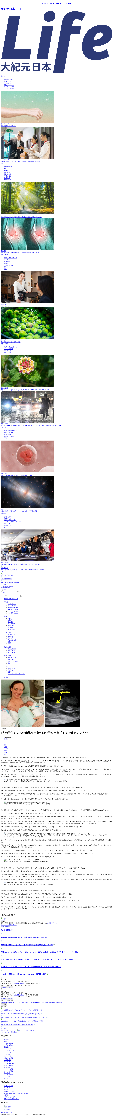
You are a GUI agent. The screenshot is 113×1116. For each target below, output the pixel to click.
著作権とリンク (9, 1091)
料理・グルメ (8, 81)
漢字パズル (7, 525)
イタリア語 (7, 1060)
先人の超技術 (8, 265)
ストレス (3, 215)
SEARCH (3, 589)
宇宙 (5, 438)
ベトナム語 (7, 1049)
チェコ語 (7, 1073)
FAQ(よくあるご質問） (11, 1099)
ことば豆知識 (8, 349)
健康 (5, 616)
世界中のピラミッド (7, 575)
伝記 (5, 269)
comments (7, 587)
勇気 (5, 754)
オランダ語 (7, 1061)
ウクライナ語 (8, 1069)
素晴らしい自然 (9, 436)
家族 (5, 747)
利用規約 (7, 1095)
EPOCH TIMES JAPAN (11, 599)
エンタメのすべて (10, 516)
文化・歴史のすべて (10, 258)
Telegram (59, 1002)
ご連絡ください (52, 923)
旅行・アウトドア (10, 520)
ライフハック (8, 83)
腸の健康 (7, 172)
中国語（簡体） (9, 1043)
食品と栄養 (7, 179)
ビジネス (7, 1087)
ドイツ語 (7, 1054)
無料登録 (3, 987)
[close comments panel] (1, 978)
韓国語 (6, 1047)
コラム (6, 677)
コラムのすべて (6, 584)
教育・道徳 (4, 388)
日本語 (6, 1039)
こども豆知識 (12, 649)
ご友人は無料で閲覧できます (21, 1002)
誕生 (5, 745)
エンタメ (7, 666)
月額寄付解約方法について (9, 1112)
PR (5, 527)
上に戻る (3, 1028)
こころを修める (9, 88)
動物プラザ (7, 518)
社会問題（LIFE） (13, 613)
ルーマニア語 (8, 1071)
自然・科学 (7, 656)
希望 (5, 750)
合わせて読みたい (7, 930)
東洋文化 (7, 261)
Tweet (42, 1002)
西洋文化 (7, 263)
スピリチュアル (9, 87)
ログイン (10, 987)
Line (49, 1002)
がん (5, 168)
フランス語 (7, 1052)
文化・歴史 (7, 632)
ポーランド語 (8, 1065)
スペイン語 (7, 1056)
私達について (8, 1086)
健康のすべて (8, 167)
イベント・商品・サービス (12, 522)
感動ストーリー (9, 85)
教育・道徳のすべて (10, 347)
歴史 (5, 267)
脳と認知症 (7, 174)
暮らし (6, 602)
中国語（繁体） (9, 1045)
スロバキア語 (8, 1074)
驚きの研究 (7, 434)
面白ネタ (7, 523)
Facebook (37, 1002)
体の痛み (3, 251)
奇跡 (5, 752)
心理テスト (11, 670)
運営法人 (7, 1089)
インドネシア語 (9, 1050)
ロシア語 (7, 1067)
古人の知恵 (7, 350)
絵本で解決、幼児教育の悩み (10, 582)
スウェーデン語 (9, 1063)
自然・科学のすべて (10, 430)
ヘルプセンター (19, 983)
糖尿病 (6, 170)
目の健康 (7, 178)
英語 (5, 1041)
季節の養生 (7, 176)
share (2, 587)
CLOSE (3, 592)
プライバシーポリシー (11, 1097)
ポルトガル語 (8, 1058)
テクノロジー (8, 432)
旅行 (9, 672)
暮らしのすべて (9, 79)
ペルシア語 (7, 1078)
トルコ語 (7, 1076)
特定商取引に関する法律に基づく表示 (16, 1093)
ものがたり (7, 259)
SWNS (6, 739)
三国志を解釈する (6, 579)
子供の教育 (7, 352)
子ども (6, 749)
